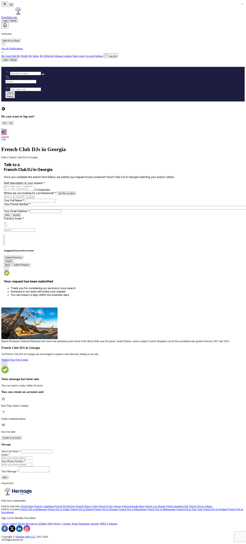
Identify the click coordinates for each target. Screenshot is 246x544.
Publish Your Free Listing (14, 359)
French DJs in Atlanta (200, 506)
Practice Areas (14, 218)
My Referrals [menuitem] (47, 56)
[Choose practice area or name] (43, 74)
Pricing (21, 523)
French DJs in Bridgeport (33, 509)
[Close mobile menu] (11, 5)
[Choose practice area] (5, 222)
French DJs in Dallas (59, 509)
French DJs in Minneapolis (161, 509)
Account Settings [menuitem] (94, 56)
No (11, 123)
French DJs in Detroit (81, 509)
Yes (4, 123)
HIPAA (104, 523)
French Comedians (44, 506)
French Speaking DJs (177, 506)
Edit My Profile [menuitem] (20, 56)
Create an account (11, 438)
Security (95, 523)
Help (50, 523)
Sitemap (113, 523)
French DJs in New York (189, 509)
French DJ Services (65, 506)
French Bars (27, 506)
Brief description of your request (24, 183)
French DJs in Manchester (133, 509)
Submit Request (21, 265)
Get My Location (67, 193)
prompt (16, 215)
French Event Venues (109, 506)
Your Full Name (14, 200)
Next (7, 215)
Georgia (5, 137)
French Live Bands (155, 506)
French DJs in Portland (215, 509)
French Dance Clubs (87, 506)
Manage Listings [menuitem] (63, 56)
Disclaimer (84, 523)
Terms (74, 523)
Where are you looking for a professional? (30, 193)
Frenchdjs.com (9, 17)
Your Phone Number (17, 204)
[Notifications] (5, 25)
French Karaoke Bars (133, 506)
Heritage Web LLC (25, 536)
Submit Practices (13, 257)
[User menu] (2, 52)
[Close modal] (4, 363)
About (4, 523)
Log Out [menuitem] (112, 56)
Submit (8, 261)
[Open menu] (4, 4)
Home (4, 129)
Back (7, 265)
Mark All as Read (11, 40)
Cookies (66, 523)
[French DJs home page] (18, 14)
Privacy (57, 523)
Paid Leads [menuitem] (78, 56)
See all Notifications (12, 48)
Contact (13, 523)
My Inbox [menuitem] (34, 56)
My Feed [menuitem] (6, 56)
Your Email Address (16, 211)
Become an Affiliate (36, 523)
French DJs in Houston (106, 509)
